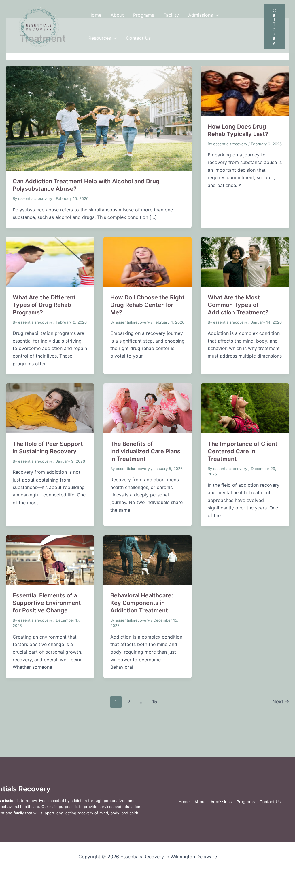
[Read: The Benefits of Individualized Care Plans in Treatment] (147, 408)
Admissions (200, 15)
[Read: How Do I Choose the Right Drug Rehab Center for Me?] (147, 261)
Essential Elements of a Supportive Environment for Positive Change (47, 603)
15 (154, 701)
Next (280, 701)
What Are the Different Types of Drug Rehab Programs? (44, 305)
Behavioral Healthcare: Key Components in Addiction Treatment (141, 603)
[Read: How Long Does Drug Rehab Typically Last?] (245, 90)
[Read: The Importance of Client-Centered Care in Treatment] (245, 408)
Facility (171, 15)
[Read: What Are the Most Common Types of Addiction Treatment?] (245, 261)
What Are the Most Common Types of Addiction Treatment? (238, 305)
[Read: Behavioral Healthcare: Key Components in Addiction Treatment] (147, 560)
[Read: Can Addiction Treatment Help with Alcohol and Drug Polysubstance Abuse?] (99, 118)
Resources (99, 38)
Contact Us (138, 38)
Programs (143, 15)
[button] (216, 14)
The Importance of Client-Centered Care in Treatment (244, 451)
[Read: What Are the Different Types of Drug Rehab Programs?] (50, 261)
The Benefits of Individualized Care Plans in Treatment (145, 451)
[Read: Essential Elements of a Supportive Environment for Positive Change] (50, 560)
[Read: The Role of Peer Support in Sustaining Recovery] (50, 408)
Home (94, 15)
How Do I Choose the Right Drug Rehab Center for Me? (147, 305)
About (117, 15)
